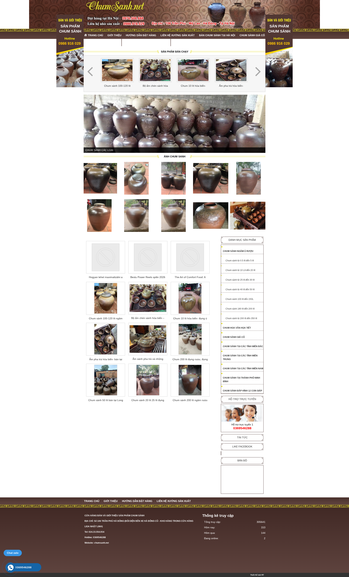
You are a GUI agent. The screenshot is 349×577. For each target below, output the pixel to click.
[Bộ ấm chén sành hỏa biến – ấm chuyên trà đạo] (155, 70)
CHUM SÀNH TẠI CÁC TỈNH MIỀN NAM (243, 368)
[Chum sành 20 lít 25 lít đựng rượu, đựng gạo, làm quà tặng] (147, 380)
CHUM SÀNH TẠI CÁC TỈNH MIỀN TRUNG (240, 357)
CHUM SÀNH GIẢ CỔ (234, 337)
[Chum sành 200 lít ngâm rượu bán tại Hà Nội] (190, 380)
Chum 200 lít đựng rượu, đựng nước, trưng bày (190, 360)
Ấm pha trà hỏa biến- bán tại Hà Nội (231, 86)
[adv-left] (70, 86)
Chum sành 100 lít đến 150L (240, 299)
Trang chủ (91, 500)
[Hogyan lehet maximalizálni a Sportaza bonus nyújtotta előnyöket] (105, 257)
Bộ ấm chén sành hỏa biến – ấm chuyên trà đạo (155, 86)
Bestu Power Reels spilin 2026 (147, 277)
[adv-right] (279, 86)
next (258, 72)
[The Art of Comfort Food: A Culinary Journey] (190, 257)
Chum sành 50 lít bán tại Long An (105, 401)
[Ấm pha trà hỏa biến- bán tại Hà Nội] (231, 70)
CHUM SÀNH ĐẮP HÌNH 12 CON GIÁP (242, 390)
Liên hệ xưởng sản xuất (174, 500)
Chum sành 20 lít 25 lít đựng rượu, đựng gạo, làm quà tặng (148, 401)
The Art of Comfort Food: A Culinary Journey (190, 278)
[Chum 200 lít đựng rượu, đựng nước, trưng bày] (190, 339)
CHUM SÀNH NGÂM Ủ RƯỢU (238, 251)
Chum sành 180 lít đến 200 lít (240, 308)
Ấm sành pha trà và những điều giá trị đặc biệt (148, 359)
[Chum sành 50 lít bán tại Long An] (105, 380)
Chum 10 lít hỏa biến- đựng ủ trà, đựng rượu (193, 86)
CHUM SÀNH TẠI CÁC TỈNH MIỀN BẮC (243, 346)
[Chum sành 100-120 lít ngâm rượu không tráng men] (117, 70)
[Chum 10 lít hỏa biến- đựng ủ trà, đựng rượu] (193, 70)
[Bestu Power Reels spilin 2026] (147, 257)
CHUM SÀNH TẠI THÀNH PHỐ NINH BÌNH (241, 379)
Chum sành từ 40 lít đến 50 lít (240, 289)
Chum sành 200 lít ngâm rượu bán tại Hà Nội (190, 401)
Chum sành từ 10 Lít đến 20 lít (240, 270)
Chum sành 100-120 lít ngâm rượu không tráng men (117, 86)
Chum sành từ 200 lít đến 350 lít (241, 318)
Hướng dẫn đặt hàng (137, 500)
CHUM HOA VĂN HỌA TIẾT (237, 327)
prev (90, 72)
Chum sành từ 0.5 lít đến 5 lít (240, 260)
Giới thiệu (111, 500)
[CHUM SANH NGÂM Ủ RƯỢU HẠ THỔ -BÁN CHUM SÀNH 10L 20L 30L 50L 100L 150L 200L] (174, 14)
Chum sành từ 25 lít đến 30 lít (240, 279)
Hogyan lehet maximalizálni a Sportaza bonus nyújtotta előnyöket (106, 278)
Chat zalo (13, 552)
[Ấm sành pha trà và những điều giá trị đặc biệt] (147, 339)
